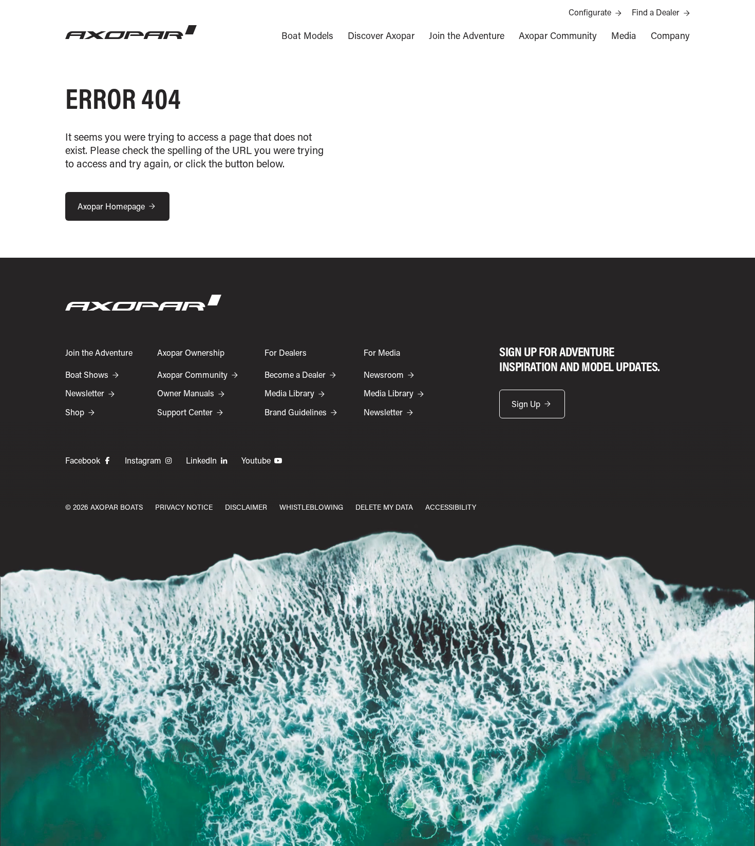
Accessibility (450, 507)
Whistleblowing (311, 507)
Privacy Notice (184, 507)
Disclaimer (246, 507)
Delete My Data (384, 507)
